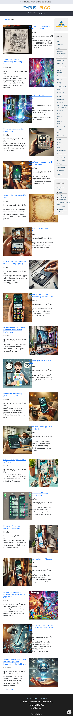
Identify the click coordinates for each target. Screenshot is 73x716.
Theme (33, 714)
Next (11, 689)
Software (60, 187)
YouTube (60, 174)
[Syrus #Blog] (36, 7)
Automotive (61, 57)
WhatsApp (61, 167)
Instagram (60, 99)
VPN (58, 204)
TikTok (59, 164)
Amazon (60, 44)
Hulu (59, 96)
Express (61, 212)
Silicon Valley (61, 150)
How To (59, 89)
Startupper (41, 14)
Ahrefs (61, 192)
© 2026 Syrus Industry (36, 699)
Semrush (62, 190)
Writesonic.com (64, 202)
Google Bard (61, 86)
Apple (59, 48)
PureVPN (62, 209)
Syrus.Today (61, 161)
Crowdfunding (62, 67)
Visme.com (62, 200)
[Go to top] (69, 712)
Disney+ (60, 76)
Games (59, 79)
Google (59, 83)
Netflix (59, 139)
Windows (60, 171)
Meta (59, 132)
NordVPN (62, 207)
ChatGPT (60, 63)
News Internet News (60, 145)
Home (7, 19)
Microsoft (60, 136)
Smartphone (61, 154)
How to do (31, 14)
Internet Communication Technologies (63, 105)
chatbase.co (63, 197)
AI (58, 41)
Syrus (40, 714)
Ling (60, 195)
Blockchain (61, 60)
